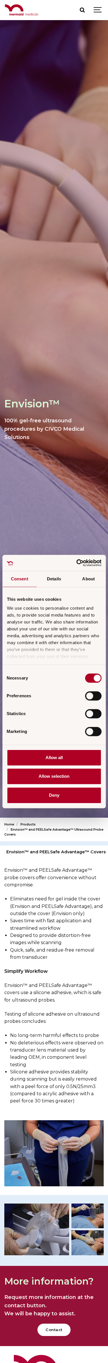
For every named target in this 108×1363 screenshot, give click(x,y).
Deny (54, 795)
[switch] (93, 695)
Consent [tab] (19, 578)
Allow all (54, 757)
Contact (54, 1329)
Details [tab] (54, 578)
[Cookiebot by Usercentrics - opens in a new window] (76, 563)
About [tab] (88, 578)
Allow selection (54, 776)
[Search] (82, 10)
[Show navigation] (98, 10)
